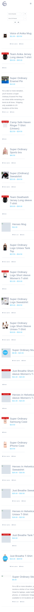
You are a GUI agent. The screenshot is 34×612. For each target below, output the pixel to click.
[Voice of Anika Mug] (5, 35)
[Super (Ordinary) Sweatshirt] (5, 175)
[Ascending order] (25, 14)
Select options (14, 43)
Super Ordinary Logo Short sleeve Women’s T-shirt (20, 275)
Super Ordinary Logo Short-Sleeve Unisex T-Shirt (20, 326)
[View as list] (18, 22)
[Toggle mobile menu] (31, 3)
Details (22, 43)
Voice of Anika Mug (20, 33)
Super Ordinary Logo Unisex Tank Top (20, 248)
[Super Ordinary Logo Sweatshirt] (5, 301)
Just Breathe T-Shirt (21, 556)
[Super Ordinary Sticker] (6, 579)
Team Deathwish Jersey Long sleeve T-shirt (21, 200)
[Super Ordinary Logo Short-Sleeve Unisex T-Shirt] (5, 325)
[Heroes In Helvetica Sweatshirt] (6, 469)
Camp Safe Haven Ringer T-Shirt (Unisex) (20, 125)
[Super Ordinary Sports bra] (5, 151)
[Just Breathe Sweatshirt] (6, 493)
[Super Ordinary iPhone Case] (5, 444)
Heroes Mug (19, 224)
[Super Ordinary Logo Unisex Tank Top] (5, 246)
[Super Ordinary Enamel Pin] (5, 80)
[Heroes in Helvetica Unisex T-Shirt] (6, 514)
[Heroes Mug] (6, 227)
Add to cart (5, 112)
